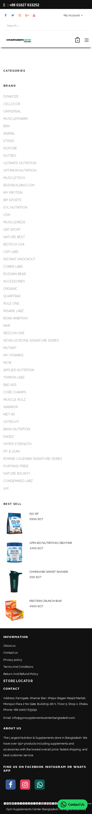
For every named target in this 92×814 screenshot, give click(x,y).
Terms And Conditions (18, 666)
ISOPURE (10, 148)
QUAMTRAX (12, 296)
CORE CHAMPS (14, 392)
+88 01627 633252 (25, 709)
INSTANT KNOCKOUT (19, 259)
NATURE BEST (14, 237)
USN (6, 215)
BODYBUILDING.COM (18, 185)
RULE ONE (11, 303)
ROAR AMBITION (15, 318)
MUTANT (10, 348)
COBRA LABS (13, 266)
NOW (7, 362)
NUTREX (9, 155)
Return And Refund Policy (20, 674)
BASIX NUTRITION (16, 429)
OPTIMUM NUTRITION (19, 170)
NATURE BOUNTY (16, 473)
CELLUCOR (11, 104)
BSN (6, 126)
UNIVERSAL (12, 111)
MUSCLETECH (14, 178)
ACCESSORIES (14, 281)
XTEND (8, 141)
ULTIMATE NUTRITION (19, 163)
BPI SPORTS (12, 200)
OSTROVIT (11, 422)
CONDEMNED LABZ (18, 481)
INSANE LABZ (13, 311)
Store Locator (18, 681)
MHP (6, 325)
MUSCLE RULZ (14, 399)
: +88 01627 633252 (22, 5)
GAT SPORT (12, 229)
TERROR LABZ (14, 377)
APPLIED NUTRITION (18, 370)
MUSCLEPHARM (15, 119)
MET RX (9, 414)
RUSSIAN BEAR (14, 274)
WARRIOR (10, 407)
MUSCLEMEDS (14, 222)
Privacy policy (12, 659)
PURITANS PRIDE (16, 466)
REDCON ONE (14, 333)
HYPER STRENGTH (17, 444)
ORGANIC (10, 289)
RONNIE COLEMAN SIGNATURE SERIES (32, 459)
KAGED (8, 436)
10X (6, 488)
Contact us (10, 652)
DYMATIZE (11, 96)
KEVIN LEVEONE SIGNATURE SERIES (31, 340)
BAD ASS (10, 385)
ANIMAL (9, 133)
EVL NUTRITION (15, 207)
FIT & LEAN (11, 451)
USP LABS (11, 252)
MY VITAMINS (13, 355)
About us (9, 645)
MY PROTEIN (13, 192)
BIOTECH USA (13, 244)
